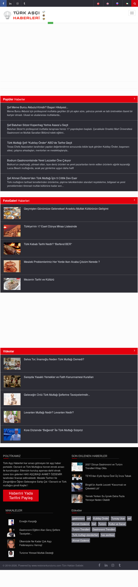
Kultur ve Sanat (117, 524)
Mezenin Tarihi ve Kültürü (39, 279)
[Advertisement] (69, 56)
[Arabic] (126, 3)
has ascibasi (107, 535)
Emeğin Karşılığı (28, 521)
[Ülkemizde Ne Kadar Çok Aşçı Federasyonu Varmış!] (11, 543)
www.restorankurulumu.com (46, 565)
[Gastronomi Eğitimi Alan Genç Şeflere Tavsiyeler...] (11, 532)
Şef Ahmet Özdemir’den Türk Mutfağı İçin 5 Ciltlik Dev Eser (42, 178)
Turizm (102, 524)
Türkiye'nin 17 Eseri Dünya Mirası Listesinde (50, 226)
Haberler (14, 99)
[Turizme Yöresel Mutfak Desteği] (11, 554)
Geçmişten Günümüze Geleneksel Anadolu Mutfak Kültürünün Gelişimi (66, 209)
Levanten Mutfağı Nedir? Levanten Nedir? (49, 412)
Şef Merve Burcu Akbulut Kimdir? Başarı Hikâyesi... (37, 107)
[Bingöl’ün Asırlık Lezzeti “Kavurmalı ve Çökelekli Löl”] (77, 487)
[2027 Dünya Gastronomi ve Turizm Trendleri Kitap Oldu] (77, 467)
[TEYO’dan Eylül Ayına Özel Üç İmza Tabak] (77, 477)
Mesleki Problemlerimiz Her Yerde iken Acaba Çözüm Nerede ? (62, 262)
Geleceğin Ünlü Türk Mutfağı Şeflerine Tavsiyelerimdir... (57, 395)
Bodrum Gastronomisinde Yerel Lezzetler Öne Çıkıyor (39, 160)
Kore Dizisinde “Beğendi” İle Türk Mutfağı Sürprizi (53, 430)
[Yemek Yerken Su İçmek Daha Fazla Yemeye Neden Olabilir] (77, 498)
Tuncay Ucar (118, 518)
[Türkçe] (98, 3)
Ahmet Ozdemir (80, 524)
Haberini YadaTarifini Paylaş (21, 495)
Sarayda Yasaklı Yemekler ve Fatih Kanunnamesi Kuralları (59, 377)
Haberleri (16, 200)
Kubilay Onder (101, 518)
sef (88, 518)
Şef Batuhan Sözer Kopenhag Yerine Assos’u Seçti (37, 125)
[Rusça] (117, 3)
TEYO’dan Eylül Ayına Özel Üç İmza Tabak (108, 476)
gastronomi (78, 518)
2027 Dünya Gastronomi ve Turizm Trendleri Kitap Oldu (104, 466)
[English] (107, 3)
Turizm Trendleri (81, 529)
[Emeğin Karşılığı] (11, 522)
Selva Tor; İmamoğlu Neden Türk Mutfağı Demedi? (54, 359)
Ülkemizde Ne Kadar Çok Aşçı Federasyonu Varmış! (35, 543)
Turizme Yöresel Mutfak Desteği (36, 552)
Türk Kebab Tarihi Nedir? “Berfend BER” (48, 244)
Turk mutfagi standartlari (85, 535)
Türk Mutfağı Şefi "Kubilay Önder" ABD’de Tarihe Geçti (39, 143)
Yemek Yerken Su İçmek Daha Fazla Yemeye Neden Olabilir (105, 497)
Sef (94, 524)
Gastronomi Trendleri (104, 529)
